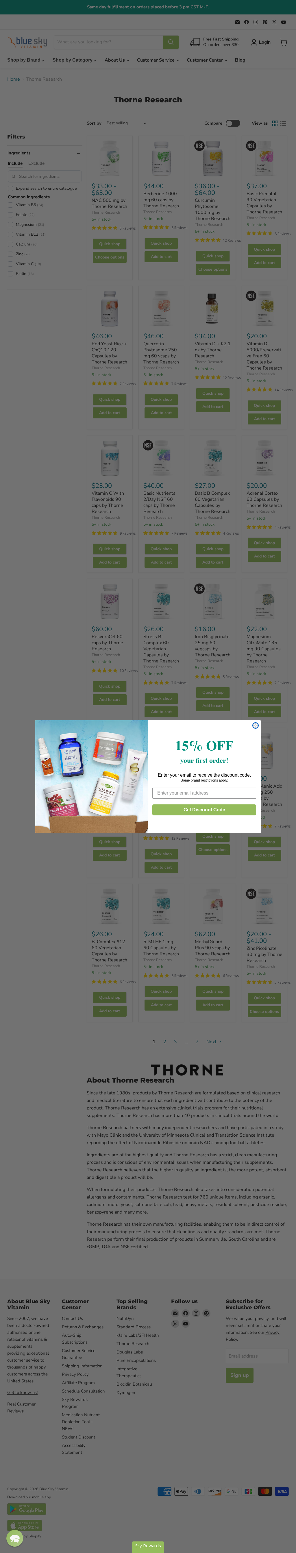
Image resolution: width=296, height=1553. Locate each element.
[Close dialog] (255, 725)
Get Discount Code (204, 809)
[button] (14, 1538)
